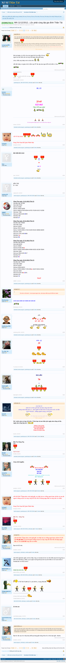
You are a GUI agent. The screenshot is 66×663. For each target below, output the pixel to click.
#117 (64, 572)
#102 (64, 124)
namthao (27, 552)
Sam (3, 164)
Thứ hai (24, 16)
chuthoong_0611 (6, 326)
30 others (39, 490)
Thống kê (56, 16)
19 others (34, 601)
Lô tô (13, 18)
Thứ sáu (42, 16)
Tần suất (9, 18)
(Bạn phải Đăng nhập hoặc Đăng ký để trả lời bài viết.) (53, 648)
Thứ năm (37, 16)
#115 (64, 526)
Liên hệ (44, 659)
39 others (35, 283)
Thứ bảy (47, 16)
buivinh (4, 414)
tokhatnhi (16, 127)
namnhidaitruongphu (6, 618)
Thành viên (12, 5)
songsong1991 (6, 45)
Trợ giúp (49, 659)
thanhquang (5, 300)
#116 (64, 549)
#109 (64, 366)
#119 (64, 616)
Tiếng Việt (3, 659)
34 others (35, 397)
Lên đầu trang (60, 659)
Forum (5, 6)
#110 (64, 394)
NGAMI (4, 453)
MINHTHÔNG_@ (6, 568)
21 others (39, 511)
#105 (64, 193)
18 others (37, 82)
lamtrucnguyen (21, 127)
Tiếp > (35, 30)
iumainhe (4, 473)
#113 (64, 488)
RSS (64, 659)
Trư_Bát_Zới (5, 351)
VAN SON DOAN (24, 82)
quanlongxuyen (17, 82)
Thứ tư (32, 16)
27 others (35, 369)
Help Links (19, 5)
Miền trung (15, 16)
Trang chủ (54, 659)
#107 (64, 307)
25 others (35, 309)
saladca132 (5, 194)
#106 (64, 280)
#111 (64, 433)
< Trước (12, 30)
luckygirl (4, 143)
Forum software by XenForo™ (13, 661)
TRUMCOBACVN (6, 591)
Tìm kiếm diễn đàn (6, 8)
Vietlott (20, 16)
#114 (64, 508)
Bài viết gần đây (14, 8)
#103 (64, 144)
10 (32, 30)
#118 (64, 598)
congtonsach (27, 24)
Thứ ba (28, 16)
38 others (35, 127)
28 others (35, 147)
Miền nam (4, 16)
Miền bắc (10, 16)
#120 (64, 639)
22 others (36, 574)
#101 (64, 80)
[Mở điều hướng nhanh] (63, 12)
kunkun (4, 92)
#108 (64, 332)
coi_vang (4, 527)
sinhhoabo (30, 82)
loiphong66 (5, 386)
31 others (39, 436)
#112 (64, 453)
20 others (39, 195)
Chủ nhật (51, 16)
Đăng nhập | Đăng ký (58, 1)
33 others (35, 178)
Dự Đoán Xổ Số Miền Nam (13, 24)
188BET (4, 212)
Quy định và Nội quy (61, 661)
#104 (64, 175)
